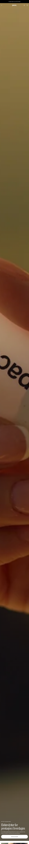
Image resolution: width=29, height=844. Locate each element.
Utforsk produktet (14, 836)
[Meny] (1, 5)
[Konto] (24, 5)
